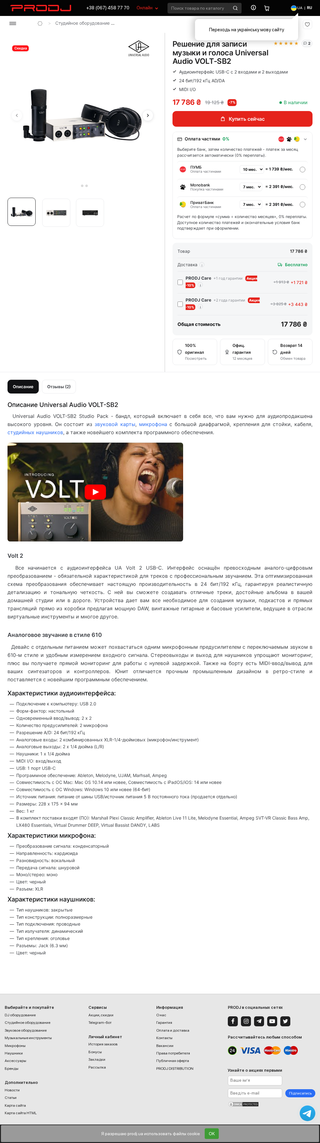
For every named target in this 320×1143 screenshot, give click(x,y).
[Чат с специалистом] (307, 1113)
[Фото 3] (90, 213)
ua (299, 8)
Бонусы (95, 1052)
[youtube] (272, 1021)
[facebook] (233, 1021)
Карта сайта (15, 1105)
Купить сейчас (247, 119)
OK (212, 1133)
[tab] (78, 185)
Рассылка (97, 1067)
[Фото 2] (56, 213)
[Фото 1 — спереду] (22, 212)
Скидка (20, 48)
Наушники (14, 1053)
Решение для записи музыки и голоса (162, 23)
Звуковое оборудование (26, 1030)
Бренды (11, 1068)
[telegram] (259, 1021)
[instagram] (246, 1021)
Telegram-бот (100, 1022)
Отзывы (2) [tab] (59, 386)
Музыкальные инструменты (28, 1038)
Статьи (11, 1097)
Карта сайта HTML (21, 1113)
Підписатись (300, 1093)
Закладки (96, 1059)
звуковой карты (115, 424)
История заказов (103, 1044)
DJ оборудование (20, 1015)
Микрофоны (15, 1046)
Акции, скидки (100, 1015)
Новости (12, 1090)
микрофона (153, 424)
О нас (161, 1015)
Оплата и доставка (172, 1030)
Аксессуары (15, 1061)
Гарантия (164, 1022)
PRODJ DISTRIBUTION (174, 1068)
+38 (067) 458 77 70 (107, 8)
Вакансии (164, 1046)
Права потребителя (173, 1053)
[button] (23, 214)
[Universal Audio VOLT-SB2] (95, 492)
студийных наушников (35, 432)
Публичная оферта (172, 1061)
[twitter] (285, 1021)
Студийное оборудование (82, 23)
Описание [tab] (23, 386)
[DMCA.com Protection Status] (271, 1104)
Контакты (164, 1038)
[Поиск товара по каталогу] (235, 8)
